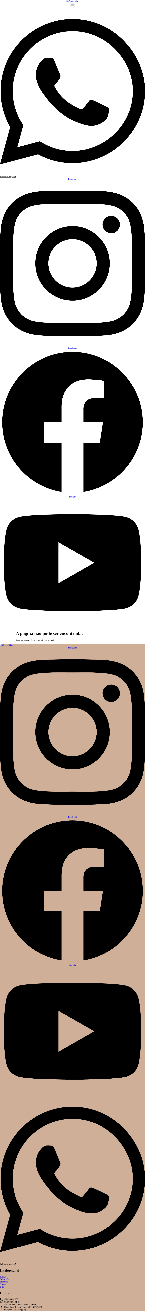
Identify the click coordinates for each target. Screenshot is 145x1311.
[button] (72, 5)
